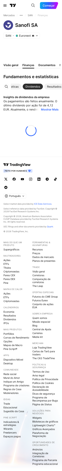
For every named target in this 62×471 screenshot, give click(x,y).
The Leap (37, 285)
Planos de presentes (43, 260)
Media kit (37, 336)
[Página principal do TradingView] (13, 5)
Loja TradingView (42, 347)
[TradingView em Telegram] (47, 179)
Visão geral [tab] (10, 65)
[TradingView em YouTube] (22, 179)
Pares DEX (9, 279)
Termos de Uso (40, 371)
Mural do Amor (11, 377)
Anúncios (37, 449)
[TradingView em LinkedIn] (39, 179)
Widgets (37, 417)
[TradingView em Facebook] (14, 179)
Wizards (8, 428)
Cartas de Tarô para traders (43, 353)
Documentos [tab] (46, 65)
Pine (5, 282)
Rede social (9, 374)
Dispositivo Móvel (13, 359)
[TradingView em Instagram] (30, 179)
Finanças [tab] (28, 65)
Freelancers (10, 432)
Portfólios (8, 333)
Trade (6, 403)
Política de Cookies (43, 383)
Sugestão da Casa (13, 411)
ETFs (6, 263)
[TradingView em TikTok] (55, 179)
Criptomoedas (11, 271)
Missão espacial (41, 321)
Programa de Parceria (44, 460)
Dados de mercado (43, 257)
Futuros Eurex (40, 300)
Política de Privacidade (45, 379)
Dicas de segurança (43, 393)
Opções (7, 341)
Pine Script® (10, 348)
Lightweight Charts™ (43, 425)
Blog (34, 325)
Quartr (50, 226)
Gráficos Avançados (43, 429)
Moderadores (10, 392)
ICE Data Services (42, 204)
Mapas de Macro (12, 345)
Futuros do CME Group (45, 296)
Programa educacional (45, 463)
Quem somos (39, 317)
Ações (6, 260)
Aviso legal (38, 375)
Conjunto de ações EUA (42, 306)
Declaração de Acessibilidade (40, 388)
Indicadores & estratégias (11, 423)
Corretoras (38, 275)
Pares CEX (9, 275)
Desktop (8, 363)
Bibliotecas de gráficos (45, 421)
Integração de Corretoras (40, 455)
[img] (33, 35)
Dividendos (9, 319)
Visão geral (38, 271)
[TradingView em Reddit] (5, 187)
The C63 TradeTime (43, 358)
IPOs (6, 323)
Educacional (10, 407)
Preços (36, 253)
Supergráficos (11, 249)
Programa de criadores (16, 385)
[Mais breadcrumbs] (21, 15)
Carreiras (37, 333)
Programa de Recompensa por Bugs (45, 399)
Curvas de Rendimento (16, 337)
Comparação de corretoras (41, 281)
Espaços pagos (12, 436)
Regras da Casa (12, 389)
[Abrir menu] (5, 5)
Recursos (37, 249)
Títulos (7, 267)
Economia (8, 311)
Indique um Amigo (13, 381)
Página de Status (42, 404)
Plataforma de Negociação (40, 434)
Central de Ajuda (41, 329)
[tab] (11, 86)
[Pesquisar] (33, 5)
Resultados (9, 315)
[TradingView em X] (5, 179)
